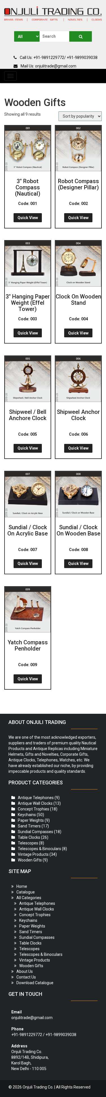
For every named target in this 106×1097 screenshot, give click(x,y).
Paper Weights (31, 820)
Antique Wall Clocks (35, 803)
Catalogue (25, 892)
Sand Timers (29, 826)
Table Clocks (29, 837)
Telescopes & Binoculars (39, 848)
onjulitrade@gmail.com (32, 1017)
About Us (24, 971)
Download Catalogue (34, 982)
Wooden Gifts (30, 860)
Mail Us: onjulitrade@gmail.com (48, 66)
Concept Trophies (33, 809)
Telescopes (28, 843)
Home (21, 886)
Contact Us (26, 977)
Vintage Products (33, 854)
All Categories (28, 897)
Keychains (27, 814)
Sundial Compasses (35, 831)
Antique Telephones (36, 797)
